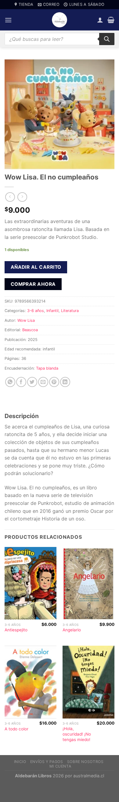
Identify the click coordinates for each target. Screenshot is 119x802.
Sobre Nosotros (85, 761)
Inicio (20, 761)
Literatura (70, 310)
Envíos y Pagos (46, 761)
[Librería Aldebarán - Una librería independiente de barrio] (59, 19)
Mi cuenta (60, 766)
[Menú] (8, 19)
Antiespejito (16, 629)
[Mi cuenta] (100, 20)
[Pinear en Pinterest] (54, 382)
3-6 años (35, 310)
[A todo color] (30, 682)
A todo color (16, 728)
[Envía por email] (43, 382)
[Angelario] (88, 583)
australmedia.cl (88, 775)
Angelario (72, 629)
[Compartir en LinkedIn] (65, 382)
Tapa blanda (47, 368)
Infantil (52, 310)
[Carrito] (110, 20)
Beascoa (30, 330)
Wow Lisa (26, 320)
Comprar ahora (33, 284)
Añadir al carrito (36, 267)
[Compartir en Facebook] (21, 382)
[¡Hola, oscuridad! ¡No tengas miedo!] (88, 682)
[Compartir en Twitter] (32, 382)
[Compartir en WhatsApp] (10, 382)
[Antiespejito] (30, 583)
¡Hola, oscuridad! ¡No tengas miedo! (77, 734)
